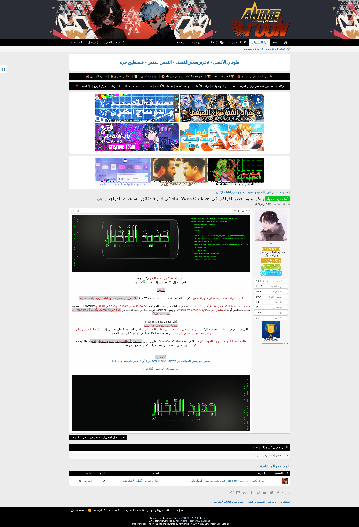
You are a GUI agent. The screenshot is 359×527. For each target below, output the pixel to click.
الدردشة (181, 42)
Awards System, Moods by (179, 520)
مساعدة (113, 510)
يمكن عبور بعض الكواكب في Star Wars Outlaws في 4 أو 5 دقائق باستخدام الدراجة (161, 361)
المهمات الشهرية (148, 76)
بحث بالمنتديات (251, 48)
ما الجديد (237, 42)
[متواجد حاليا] (271, 244)
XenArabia (80, 510)
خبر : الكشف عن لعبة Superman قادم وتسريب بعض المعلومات (228, 480)
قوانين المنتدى (98, 76)
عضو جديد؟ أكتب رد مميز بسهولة (184, 76)
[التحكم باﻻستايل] (3, 69)
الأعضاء (214, 42)
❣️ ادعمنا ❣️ (83, 86)
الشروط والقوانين (156, 510)
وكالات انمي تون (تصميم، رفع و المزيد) (261, 86)
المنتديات (257, 42)
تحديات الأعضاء (163, 86)
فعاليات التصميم (142, 86)
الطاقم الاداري (122, 76)
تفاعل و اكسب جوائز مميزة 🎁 (255, 76)
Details (225, 523)
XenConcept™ (185, 523)
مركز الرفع (100, 86)
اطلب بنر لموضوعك (223, 86)
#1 (72, 211)
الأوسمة (196, 42)
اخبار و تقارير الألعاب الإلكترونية (141, 480)
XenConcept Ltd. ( (213, 523)
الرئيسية (277, 42)
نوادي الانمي (183, 86)
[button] (229, 42)
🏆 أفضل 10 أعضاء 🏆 (220, 76)
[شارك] (77, 211)
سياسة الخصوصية (132, 510)
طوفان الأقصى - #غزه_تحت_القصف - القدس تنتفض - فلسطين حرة (179, 62)
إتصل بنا (176, 510)
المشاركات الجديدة (276, 48)
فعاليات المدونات (119, 86)
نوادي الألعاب (201, 86)
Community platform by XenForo (179, 518)
